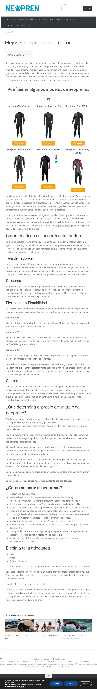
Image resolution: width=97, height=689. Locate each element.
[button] (19, 186)
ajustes (21, 687)
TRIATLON (47, 19)
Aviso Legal (60, 659)
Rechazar (71, 683)
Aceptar (56, 683)
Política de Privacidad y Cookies (45, 659)
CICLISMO (21, 19)
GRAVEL (69, 19)
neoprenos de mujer (64, 225)
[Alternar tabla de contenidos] (27, 55)
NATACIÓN (9, 19)
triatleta (48, 196)
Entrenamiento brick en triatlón (46, 635)
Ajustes (85, 683)
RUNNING (34, 19)
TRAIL (58, 19)
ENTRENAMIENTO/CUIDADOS (16, 25)
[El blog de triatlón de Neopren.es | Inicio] (22, 8)
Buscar (64, 5)
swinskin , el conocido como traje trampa (63, 73)
